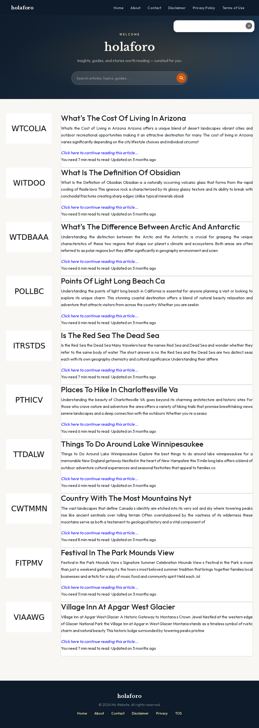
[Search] (181, 78)
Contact (154, 8)
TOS (178, 713)
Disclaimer (177, 8)
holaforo (22, 8)
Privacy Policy (204, 8)
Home (119, 8)
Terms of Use (233, 8)
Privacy (162, 713)
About (135, 8)
